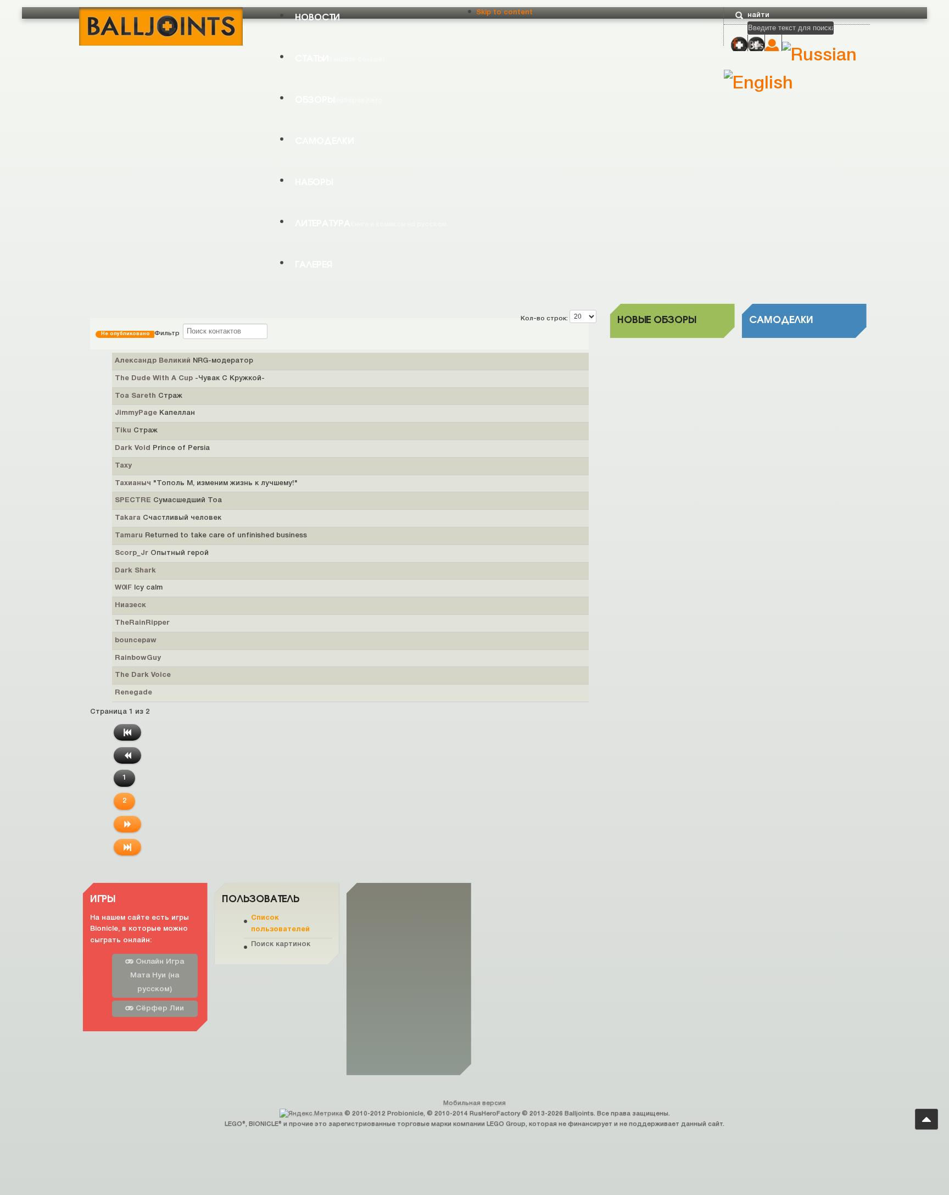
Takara (129, 518)
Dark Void (134, 448)
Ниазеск (130, 605)
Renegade (133, 693)
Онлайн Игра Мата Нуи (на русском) (157, 975)
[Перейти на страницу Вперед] (127, 824)
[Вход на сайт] (773, 46)
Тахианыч (134, 483)
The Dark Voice (143, 675)
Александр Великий (154, 361)
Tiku (124, 430)
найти (758, 15)
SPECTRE (134, 500)
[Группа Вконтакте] (756, 45)
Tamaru (130, 535)
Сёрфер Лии (158, 1008)
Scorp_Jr (132, 553)
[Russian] (819, 55)
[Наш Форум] (739, 45)
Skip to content (504, 12)
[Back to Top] (926, 1119)
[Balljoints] (161, 25)
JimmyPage (137, 413)
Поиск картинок (280, 944)
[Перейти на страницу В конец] (127, 847)
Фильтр (142, 333)
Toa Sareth (136, 396)
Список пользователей (280, 924)
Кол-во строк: (545, 318)
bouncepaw (136, 640)
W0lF (124, 588)
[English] (758, 83)
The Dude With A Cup (155, 378)
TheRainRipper (142, 623)
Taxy (123, 466)
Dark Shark (135, 571)
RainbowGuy (138, 658)
